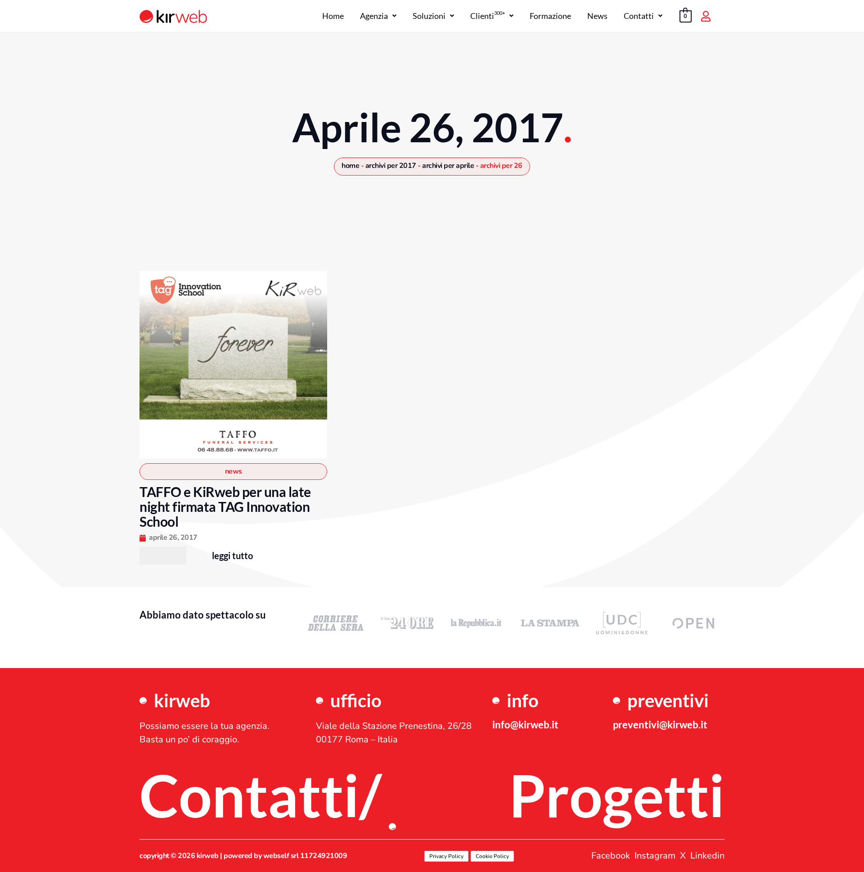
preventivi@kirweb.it (660, 724)
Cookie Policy (492, 856)
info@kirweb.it (525, 724)
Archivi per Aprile (448, 166)
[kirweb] (143, 700)
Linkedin (707, 855)
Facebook (610, 855)
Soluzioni (429, 15)
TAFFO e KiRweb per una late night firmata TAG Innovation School (225, 506)
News (597, 15)
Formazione (550, 15)
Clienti (487, 15)
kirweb (182, 700)
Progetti (616, 795)
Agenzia (374, 15)
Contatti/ (261, 795)
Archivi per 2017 (390, 166)
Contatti (639, 15)
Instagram (654, 855)
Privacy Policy (446, 856)
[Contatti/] (392, 826)
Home (333, 15)
